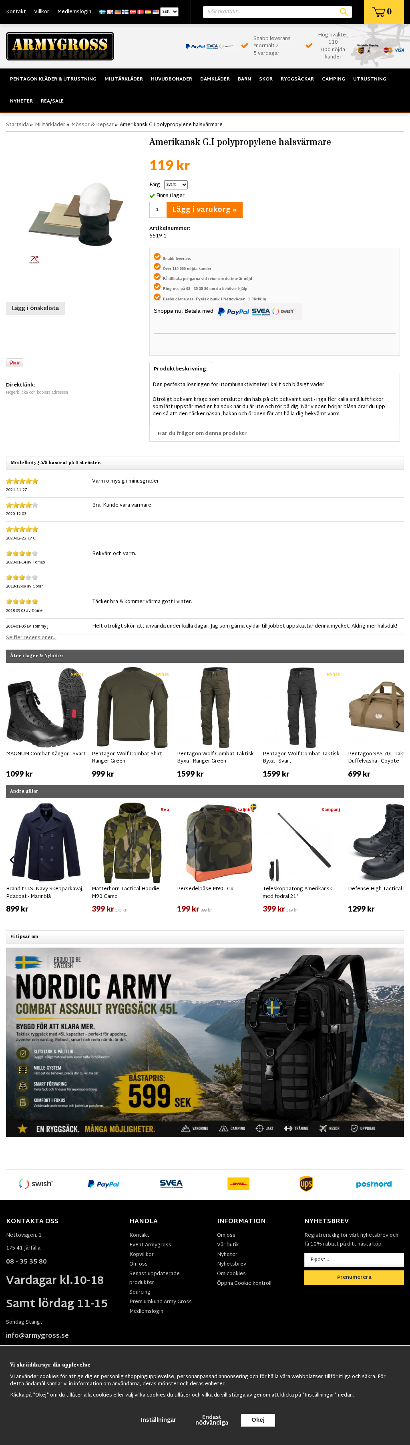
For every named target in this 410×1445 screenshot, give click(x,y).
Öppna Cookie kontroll (244, 1283)
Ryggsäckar (297, 79)
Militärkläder (124, 79)
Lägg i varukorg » (204, 210)
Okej (258, 1420)
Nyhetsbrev (231, 1264)
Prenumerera (354, 1277)
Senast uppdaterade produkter (154, 1278)
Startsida (17, 125)
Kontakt (16, 12)
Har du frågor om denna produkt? (202, 434)
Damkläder (215, 79)
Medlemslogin (74, 12)
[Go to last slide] (12, 724)
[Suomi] (125, 12)
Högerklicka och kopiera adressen (37, 392)
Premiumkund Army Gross (160, 1302)
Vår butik (228, 1245)
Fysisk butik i (209, 299)
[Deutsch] (118, 12)
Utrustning (369, 79)
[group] (47, 723)
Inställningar (158, 1420)
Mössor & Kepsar (92, 125)
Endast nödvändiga (211, 1420)
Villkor (41, 12)
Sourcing (140, 1292)
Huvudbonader (171, 79)
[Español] (148, 12)
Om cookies (231, 1274)
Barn (244, 79)
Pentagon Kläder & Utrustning (53, 79)
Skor (266, 79)
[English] (110, 12)
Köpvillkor (141, 1255)
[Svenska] (102, 12)
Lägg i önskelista (35, 309)
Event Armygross (150, 1245)
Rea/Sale (52, 101)
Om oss (138, 1264)
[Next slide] (397, 724)
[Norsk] (133, 12)
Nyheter (21, 101)
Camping (333, 79)
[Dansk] (140, 12)
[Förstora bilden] (76, 216)
